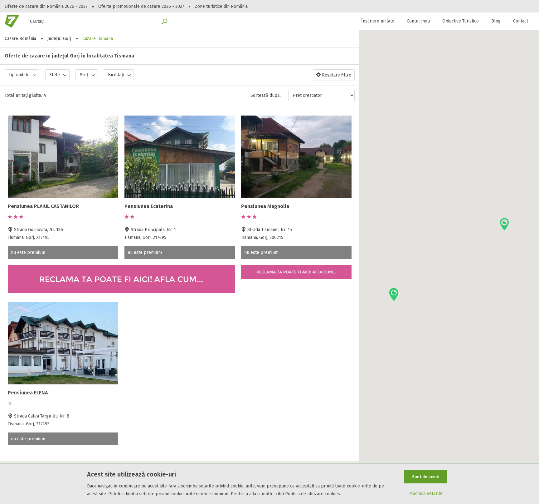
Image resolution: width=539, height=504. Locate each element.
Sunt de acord (425, 476)
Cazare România (20, 38)
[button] (504, 224)
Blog (496, 21)
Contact (520, 21)
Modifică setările (426, 493)
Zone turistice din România (221, 6)
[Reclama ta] (121, 291)
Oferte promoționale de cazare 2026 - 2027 (141, 6)
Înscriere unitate (377, 21)
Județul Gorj (59, 38)
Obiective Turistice (460, 21)
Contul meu (418, 21)
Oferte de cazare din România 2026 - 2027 (46, 6)
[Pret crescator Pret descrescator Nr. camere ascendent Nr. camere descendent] (321, 95)
